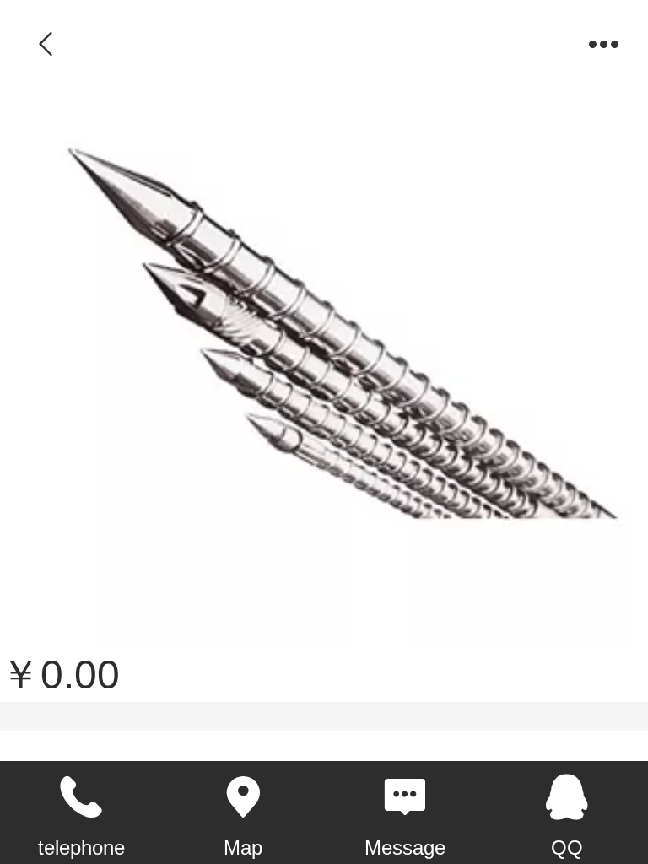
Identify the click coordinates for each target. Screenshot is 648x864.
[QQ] (567, 797)
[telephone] (81, 797)
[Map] (243, 797)
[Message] (405, 797)
